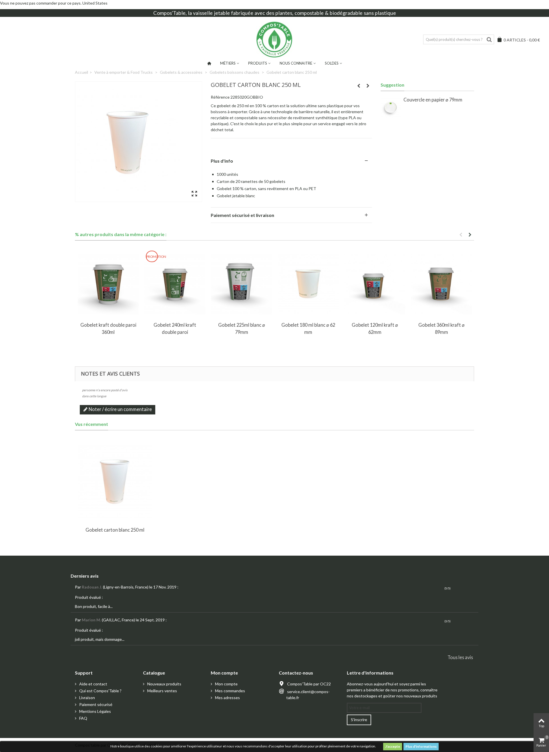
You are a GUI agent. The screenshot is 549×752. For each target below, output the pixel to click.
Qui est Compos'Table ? (100, 690)
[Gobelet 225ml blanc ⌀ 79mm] (241, 284)
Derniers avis (85, 576)
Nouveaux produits (163, 683)
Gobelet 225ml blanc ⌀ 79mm (241, 328)
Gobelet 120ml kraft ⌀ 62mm (375, 328)
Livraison (86, 697)
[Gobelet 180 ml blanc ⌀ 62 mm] (308, 284)
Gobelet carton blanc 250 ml (114, 529)
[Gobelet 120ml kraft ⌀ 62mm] (374, 284)
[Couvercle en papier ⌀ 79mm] (391, 107)
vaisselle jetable (211, 13)
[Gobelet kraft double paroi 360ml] (108, 284)
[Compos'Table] (274, 39)
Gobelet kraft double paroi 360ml (108, 328)
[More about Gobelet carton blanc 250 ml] (115, 481)
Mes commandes (229, 690)
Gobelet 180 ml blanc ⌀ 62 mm (308, 328)
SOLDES (332, 63)
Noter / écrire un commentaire (120, 409)
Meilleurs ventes (161, 690)
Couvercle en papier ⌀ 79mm (432, 99)
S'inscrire (359, 719)
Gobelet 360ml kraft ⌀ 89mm (441, 328)
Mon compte (226, 683)
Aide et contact (92, 683)
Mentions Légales (94, 711)
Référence (220, 97)
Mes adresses (227, 697)
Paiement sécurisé (95, 704)
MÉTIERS (228, 63)
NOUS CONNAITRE (296, 63)
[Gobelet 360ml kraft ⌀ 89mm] (441, 284)
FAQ (82, 718)
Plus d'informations (421, 746)
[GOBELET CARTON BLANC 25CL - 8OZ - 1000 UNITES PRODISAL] (138, 142)
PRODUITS (257, 63)
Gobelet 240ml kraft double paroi (175, 328)
